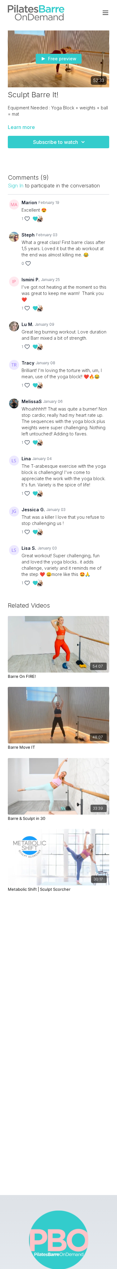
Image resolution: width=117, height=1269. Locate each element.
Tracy (28, 363)
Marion (29, 202)
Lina (26, 458)
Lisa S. (29, 548)
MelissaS (32, 401)
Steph (28, 234)
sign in (15, 185)
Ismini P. (31, 279)
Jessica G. (33, 509)
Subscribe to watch (55, 142)
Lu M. (27, 324)
